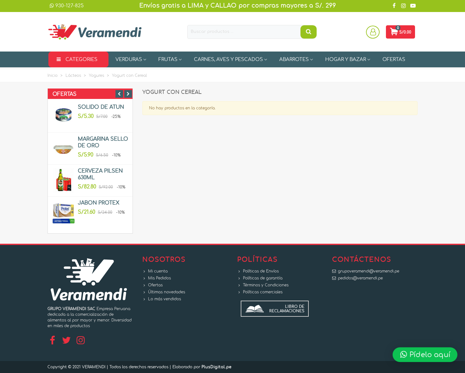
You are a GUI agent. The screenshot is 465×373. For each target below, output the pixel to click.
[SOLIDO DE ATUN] (64, 116)
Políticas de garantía (262, 278)
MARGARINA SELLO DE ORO (103, 142)
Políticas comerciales (262, 292)
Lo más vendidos (164, 299)
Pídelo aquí (429, 354)
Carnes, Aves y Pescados (228, 59)
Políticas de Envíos (261, 271)
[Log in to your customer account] (373, 32)
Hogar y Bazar (345, 59)
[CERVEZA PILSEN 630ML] (64, 180)
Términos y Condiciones (265, 285)
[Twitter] (66, 340)
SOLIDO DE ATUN (101, 107)
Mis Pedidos (159, 278)
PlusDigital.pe (217, 367)
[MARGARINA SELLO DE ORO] (64, 148)
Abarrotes (294, 59)
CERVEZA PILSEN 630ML (100, 174)
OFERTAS (393, 59)
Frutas (167, 59)
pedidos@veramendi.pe (360, 278)
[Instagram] (80, 340)
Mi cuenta (158, 271)
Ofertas (65, 94)
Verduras (128, 59)
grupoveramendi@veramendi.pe (368, 271)
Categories (81, 59)
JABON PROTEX (98, 202)
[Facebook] (52, 340)
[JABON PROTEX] (64, 212)
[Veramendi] (94, 32)
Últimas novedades (166, 292)
